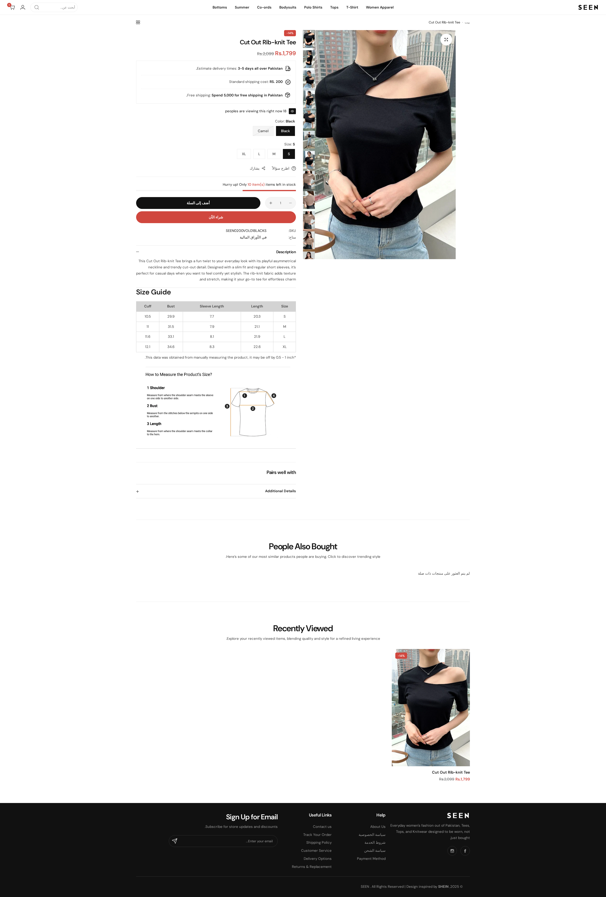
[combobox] (54, 7)
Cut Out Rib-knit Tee (451, 772)
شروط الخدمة (375, 842)
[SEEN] (588, 7)
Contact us (322, 826)
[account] (23, 7)
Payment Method (371, 858)
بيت (467, 22)
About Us (378, 826)
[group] (379, 144)
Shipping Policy (319, 842)
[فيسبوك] (465, 851)
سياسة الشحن (375, 850)
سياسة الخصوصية (372, 834)
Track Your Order (317, 834)
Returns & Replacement (312, 866)
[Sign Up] (175, 841)
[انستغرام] (452, 851)
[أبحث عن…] (36, 7)
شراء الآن (216, 217)
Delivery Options (318, 858)
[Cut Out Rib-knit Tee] (431, 707)
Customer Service (316, 850)
